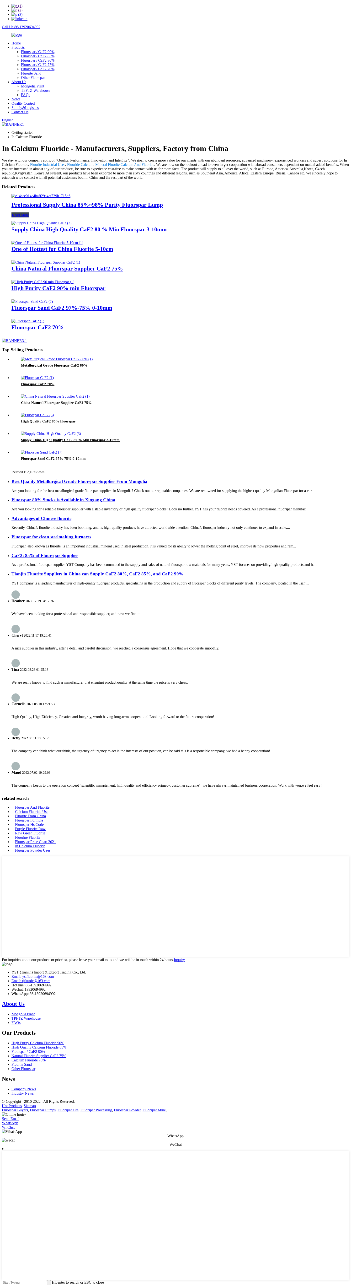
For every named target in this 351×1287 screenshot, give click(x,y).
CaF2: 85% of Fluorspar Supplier (44, 555)
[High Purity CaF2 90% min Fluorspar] (42, 282)
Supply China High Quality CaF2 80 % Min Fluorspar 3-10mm (89, 229)
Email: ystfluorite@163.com (32, 976)
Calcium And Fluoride (137, 164)
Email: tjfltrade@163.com (30, 981)
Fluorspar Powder (127, 1110)
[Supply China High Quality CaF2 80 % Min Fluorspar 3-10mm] (41, 223)
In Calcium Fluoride (30, 846)
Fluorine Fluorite (27, 837)
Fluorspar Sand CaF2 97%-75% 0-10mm (61, 308)
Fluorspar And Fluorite (32, 807)
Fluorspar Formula (29, 820)
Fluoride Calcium (80, 164)
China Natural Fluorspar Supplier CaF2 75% (67, 268)
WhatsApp (10, 1123)
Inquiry (179, 960)
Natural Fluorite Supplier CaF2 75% (38, 1056)
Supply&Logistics (25, 108)
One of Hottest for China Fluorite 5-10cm (62, 249)
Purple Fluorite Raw (30, 829)
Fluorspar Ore (68, 1110)
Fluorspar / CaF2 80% (37, 60)
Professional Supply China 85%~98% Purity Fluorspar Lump (87, 205)
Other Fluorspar (33, 78)
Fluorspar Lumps (43, 1110)
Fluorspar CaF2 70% (37, 327)
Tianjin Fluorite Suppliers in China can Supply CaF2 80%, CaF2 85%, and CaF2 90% (97, 573)
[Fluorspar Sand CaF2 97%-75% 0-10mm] (32, 301)
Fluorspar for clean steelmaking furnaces (51, 536)
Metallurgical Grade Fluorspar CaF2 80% (54, 365)
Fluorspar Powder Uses (32, 850)
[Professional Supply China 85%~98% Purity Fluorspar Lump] (40, 196)
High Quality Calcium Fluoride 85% (38, 1047)
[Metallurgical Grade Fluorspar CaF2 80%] (57, 359)
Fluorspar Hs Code (29, 824)
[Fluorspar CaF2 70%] (27, 321)
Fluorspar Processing (96, 1110)
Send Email (10, 1119)
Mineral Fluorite (107, 164)
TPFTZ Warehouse (35, 90)
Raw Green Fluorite (30, 833)
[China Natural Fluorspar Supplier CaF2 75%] (45, 262)
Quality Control (23, 103)
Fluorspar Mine (154, 1110)
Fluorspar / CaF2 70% (37, 69)
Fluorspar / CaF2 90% (37, 52)
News (15, 99)
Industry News (22, 1093)
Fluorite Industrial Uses (47, 164)
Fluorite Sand (31, 73)
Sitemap (30, 1106)
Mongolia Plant (32, 86)
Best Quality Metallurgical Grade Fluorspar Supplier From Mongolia (79, 481)
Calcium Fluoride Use (31, 812)
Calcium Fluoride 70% (28, 1060)
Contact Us (19, 112)
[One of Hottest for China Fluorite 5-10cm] (47, 243)
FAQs (25, 95)
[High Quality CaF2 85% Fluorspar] (37, 415)
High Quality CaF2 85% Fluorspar (48, 421)
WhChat (8, 1127)
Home (16, 43)
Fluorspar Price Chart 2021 (35, 842)
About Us (18, 82)
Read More (20, 215)
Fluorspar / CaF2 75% (37, 65)
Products (18, 47)
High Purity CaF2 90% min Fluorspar (58, 288)
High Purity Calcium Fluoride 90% (37, 1043)
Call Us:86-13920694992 (21, 27)
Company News (23, 1089)
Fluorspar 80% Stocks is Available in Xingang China (63, 499)
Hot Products (12, 1106)
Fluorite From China (30, 816)
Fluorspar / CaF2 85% (37, 56)
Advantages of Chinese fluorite (41, 518)
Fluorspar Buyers (15, 1110)
